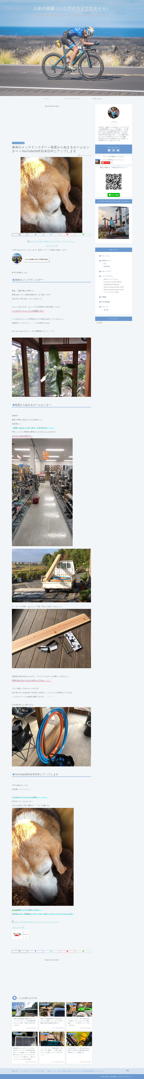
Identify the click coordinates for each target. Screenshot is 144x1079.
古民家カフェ (106, 261)
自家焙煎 (107, 266)
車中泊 (106, 310)
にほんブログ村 (51, 246)
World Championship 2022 (114, 289)
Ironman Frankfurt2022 (112, 282)
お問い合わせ (97, 99)
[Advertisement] (52, 122)
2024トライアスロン (111, 279)
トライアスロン (107, 276)
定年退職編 (105, 302)
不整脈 (103, 297)
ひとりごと (105, 256)
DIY (105, 264)
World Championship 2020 (114, 287)
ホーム (46, 99)
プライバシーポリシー (72, 99)
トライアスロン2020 (18, 143)
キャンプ (104, 307)
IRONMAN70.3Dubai (111, 284)
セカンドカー (106, 271)
